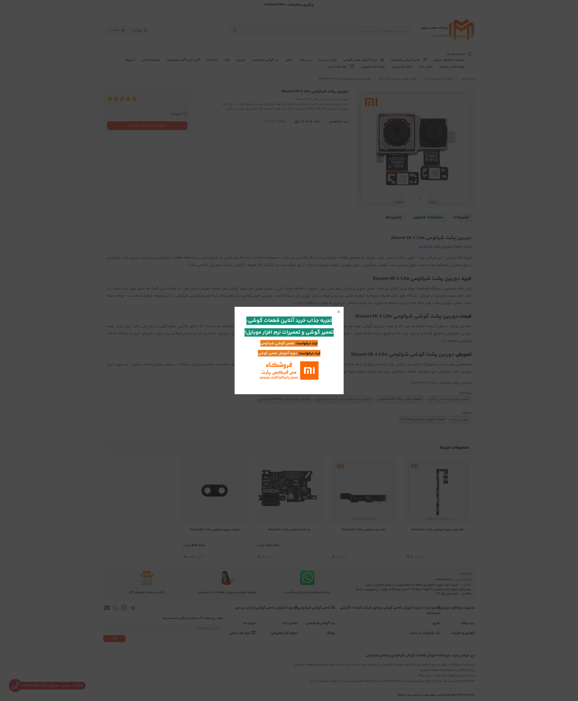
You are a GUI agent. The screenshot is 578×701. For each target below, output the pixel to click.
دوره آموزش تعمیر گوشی (277, 353)
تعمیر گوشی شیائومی (277, 343)
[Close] (339, 312)
